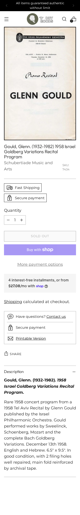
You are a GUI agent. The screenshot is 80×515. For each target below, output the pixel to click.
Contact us (56, 316)
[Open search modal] (64, 18)
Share (16, 354)
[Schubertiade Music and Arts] (40, 19)
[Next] (73, 5)
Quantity (12, 210)
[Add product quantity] (22, 220)
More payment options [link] (40, 264)
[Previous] (7, 5)
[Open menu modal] (6, 18)
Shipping (13, 301)
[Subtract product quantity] (8, 220)
